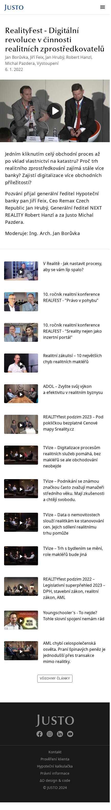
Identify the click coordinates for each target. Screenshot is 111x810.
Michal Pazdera (20, 63)
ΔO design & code (55, 780)
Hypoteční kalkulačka (55, 766)
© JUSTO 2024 (55, 787)
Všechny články (55, 678)
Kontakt (54, 751)
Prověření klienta (55, 759)
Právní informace (54, 773)
